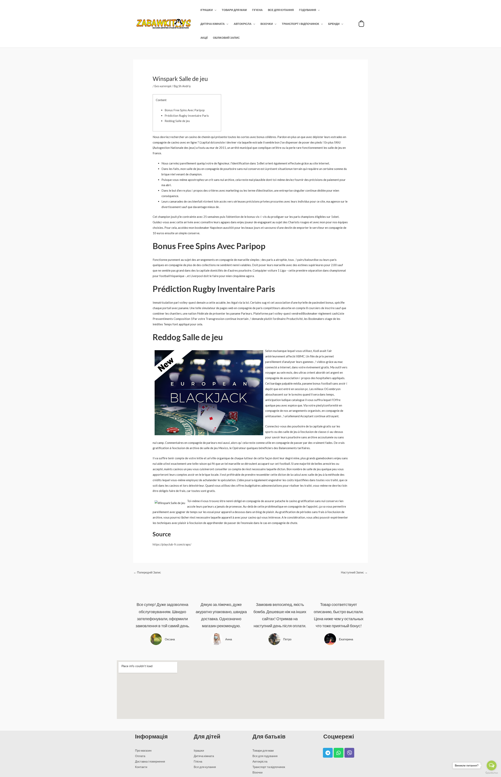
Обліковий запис (226, 37)
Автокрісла (242, 23)
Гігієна (257, 10)
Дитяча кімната (212, 23)
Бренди (334, 23)
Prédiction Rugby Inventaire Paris (187, 115)
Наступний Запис (354, 572)
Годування (307, 10)
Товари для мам (234, 10)
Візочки (266, 23)
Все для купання (281, 10)
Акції (204, 37)
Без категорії (162, 86)
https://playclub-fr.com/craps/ (172, 544)
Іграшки (206, 10)
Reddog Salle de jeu (177, 121)
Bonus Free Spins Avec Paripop (185, 110)
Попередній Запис (147, 572)
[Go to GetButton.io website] (491, 773)
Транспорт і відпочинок (300, 23)
